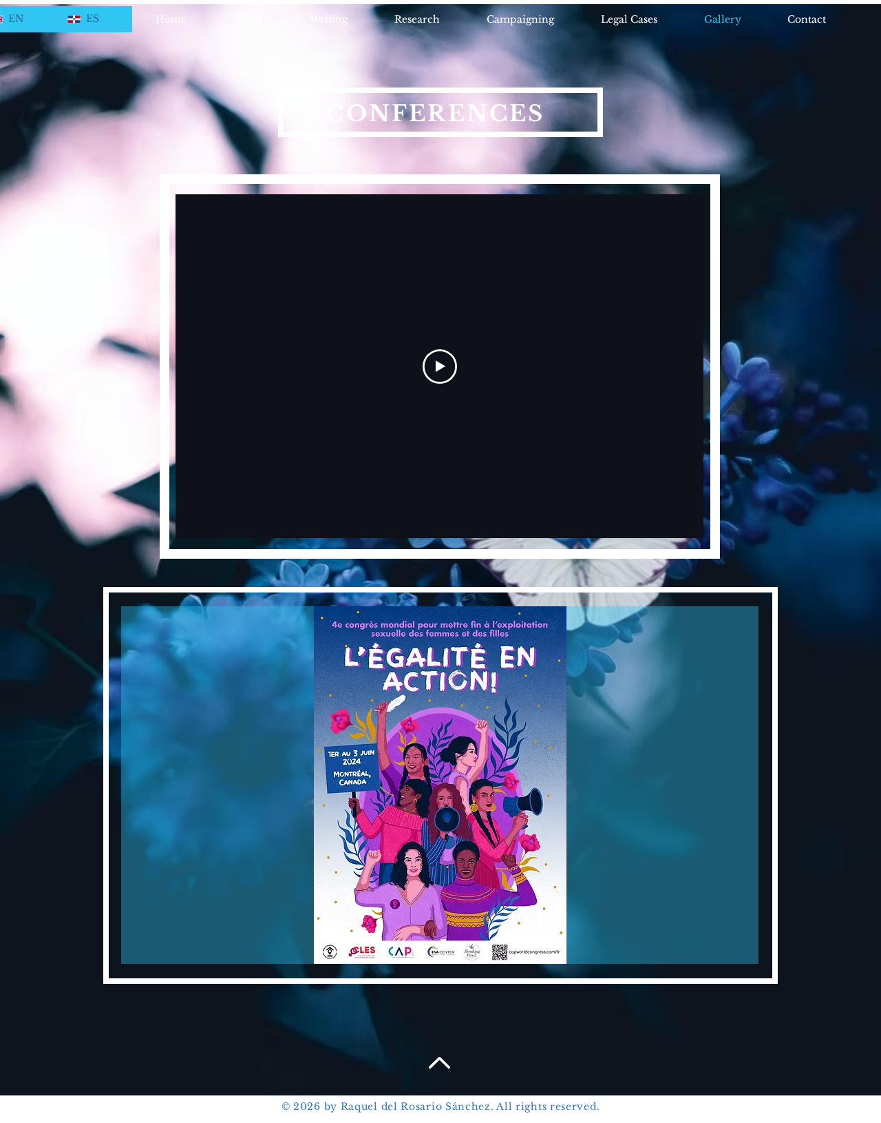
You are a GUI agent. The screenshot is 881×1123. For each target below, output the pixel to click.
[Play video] (440, 366)
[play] (725, 952)
